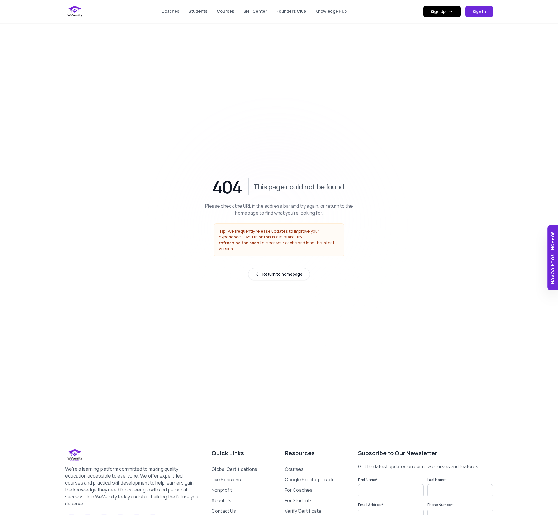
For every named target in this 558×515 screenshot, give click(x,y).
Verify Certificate (303, 511)
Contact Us (224, 511)
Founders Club (291, 11)
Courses (225, 11)
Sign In (479, 11)
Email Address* (371, 504)
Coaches (170, 11)
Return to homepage (282, 274)
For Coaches (298, 490)
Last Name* (437, 479)
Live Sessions (226, 479)
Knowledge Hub (331, 11)
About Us (221, 500)
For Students (298, 500)
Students (198, 11)
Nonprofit (222, 490)
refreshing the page (239, 242)
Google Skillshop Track (309, 479)
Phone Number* (440, 504)
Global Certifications (234, 469)
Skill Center (255, 11)
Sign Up (438, 11)
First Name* (368, 479)
